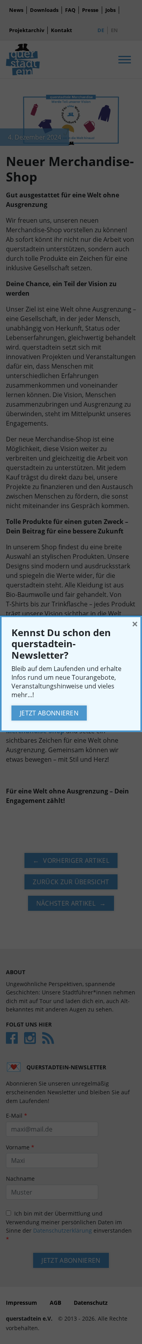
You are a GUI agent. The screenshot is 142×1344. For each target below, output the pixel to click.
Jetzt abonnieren (49, 713)
